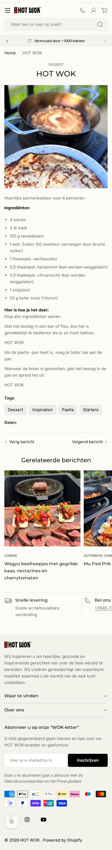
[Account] (93, 10)
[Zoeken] (100, 24)
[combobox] (56, 24)
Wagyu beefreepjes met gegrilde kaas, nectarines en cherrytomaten (41, 570)
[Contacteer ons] (82, 10)
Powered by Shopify (62, 840)
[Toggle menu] (7, 10)
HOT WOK (30, 840)
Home (10, 52)
